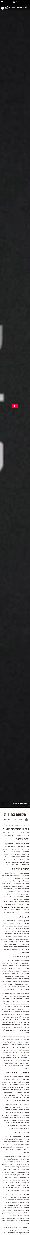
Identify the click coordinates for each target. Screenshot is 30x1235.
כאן (24, 1060)
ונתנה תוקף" (24, 1042)
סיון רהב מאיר (18, 819)
